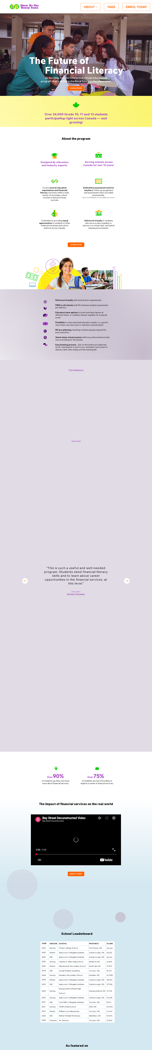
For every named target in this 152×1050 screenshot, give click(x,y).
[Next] (127, 581)
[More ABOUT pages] (96, 7)
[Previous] (25, 581)
